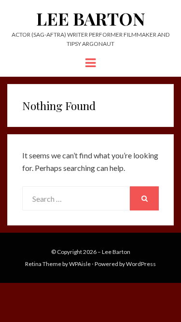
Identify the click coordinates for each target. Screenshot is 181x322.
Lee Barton (90, 18)
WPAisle (80, 263)
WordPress (141, 263)
